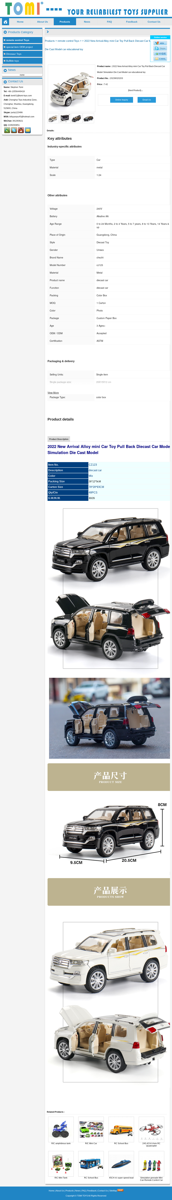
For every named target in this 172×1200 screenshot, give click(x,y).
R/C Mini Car (91, 1143)
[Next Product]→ (135, 90)
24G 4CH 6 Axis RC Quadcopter (151, 1144)
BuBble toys (12, 60)
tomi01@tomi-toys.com (21, 95)
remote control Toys (68, 40)
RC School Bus (121, 1143)
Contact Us (154, 21)
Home (20, 21)
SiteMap (113, 1191)
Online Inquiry (121, 100)
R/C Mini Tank (61, 1178)
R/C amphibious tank (61, 1143)
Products (65, 21)
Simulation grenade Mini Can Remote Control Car (151, 1179)
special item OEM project (19, 47)
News (87, 21)
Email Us (147, 100)
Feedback (131, 21)
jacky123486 (17, 112)
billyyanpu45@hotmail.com (21, 116)
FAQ (109, 21)
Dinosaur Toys (13, 54)
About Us (42, 21)
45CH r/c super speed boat (121, 1178)
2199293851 (14, 125)
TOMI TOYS (82, 1196)
